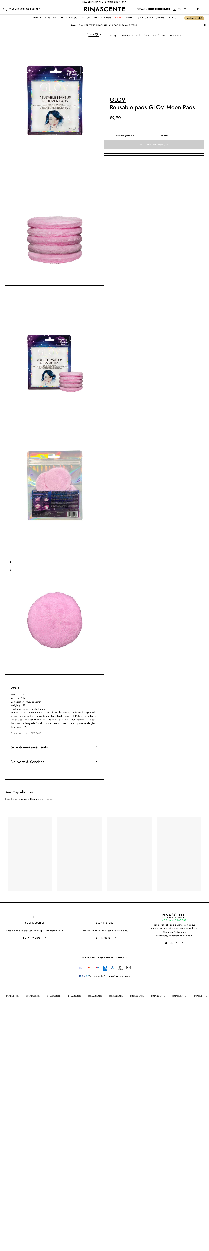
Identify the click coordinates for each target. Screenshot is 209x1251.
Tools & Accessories (145, 35)
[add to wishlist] (96, 35)
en (198, 9)
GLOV (118, 99)
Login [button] (74, 25)
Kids (55, 17)
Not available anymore (154, 144)
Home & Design (70, 17)
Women (37, 17)
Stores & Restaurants (151, 17)
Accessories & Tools (172, 35)
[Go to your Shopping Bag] (185, 9)
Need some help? (194, 18)
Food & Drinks (103, 17)
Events (172, 17)
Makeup (126, 35)
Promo (119, 17)
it (203, 9)
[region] (104, 857)
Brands (130, 17)
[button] (175, 9)
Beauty (86, 17)
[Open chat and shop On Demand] (174, 917)
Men (47, 17)
